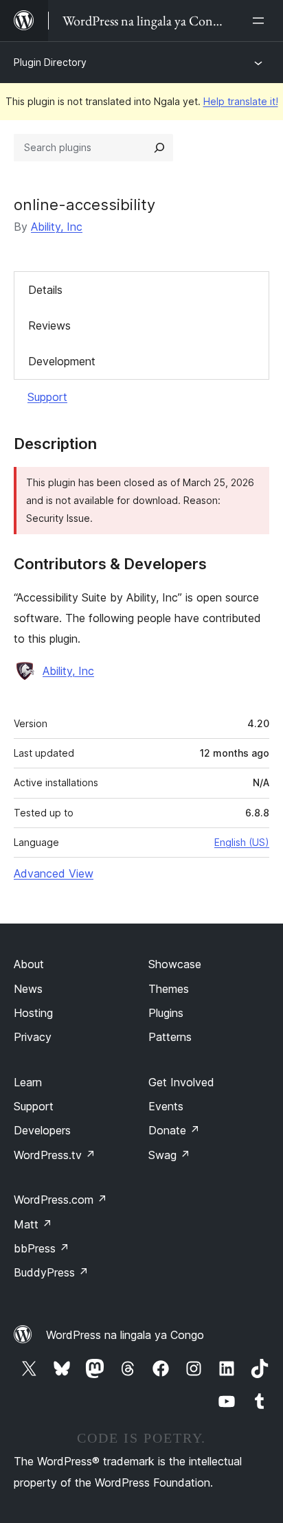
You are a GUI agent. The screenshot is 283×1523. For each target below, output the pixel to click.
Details (45, 290)
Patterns (170, 1037)
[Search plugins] (159, 147)
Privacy (33, 1037)
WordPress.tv (54, 1155)
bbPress (41, 1248)
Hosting (33, 1013)
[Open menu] (261, 20)
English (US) (241, 842)
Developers (42, 1130)
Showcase (174, 964)
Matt (33, 1224)
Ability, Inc (56, 226)
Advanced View (53, 873)
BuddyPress (51, 1272)
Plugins (165, 1013)
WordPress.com (60, 1199)
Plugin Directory (50, 62)
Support (47, 397)
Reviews (49, 325)
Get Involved (181, 1082)
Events (165, 1106)
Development (61, 361)
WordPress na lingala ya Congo (125, 1335)
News (28, 989)
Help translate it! (240, 101)
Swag (169, 1155)
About (29, 964)
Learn (28, 1082)
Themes (168, 989)
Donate (174, 1130)
